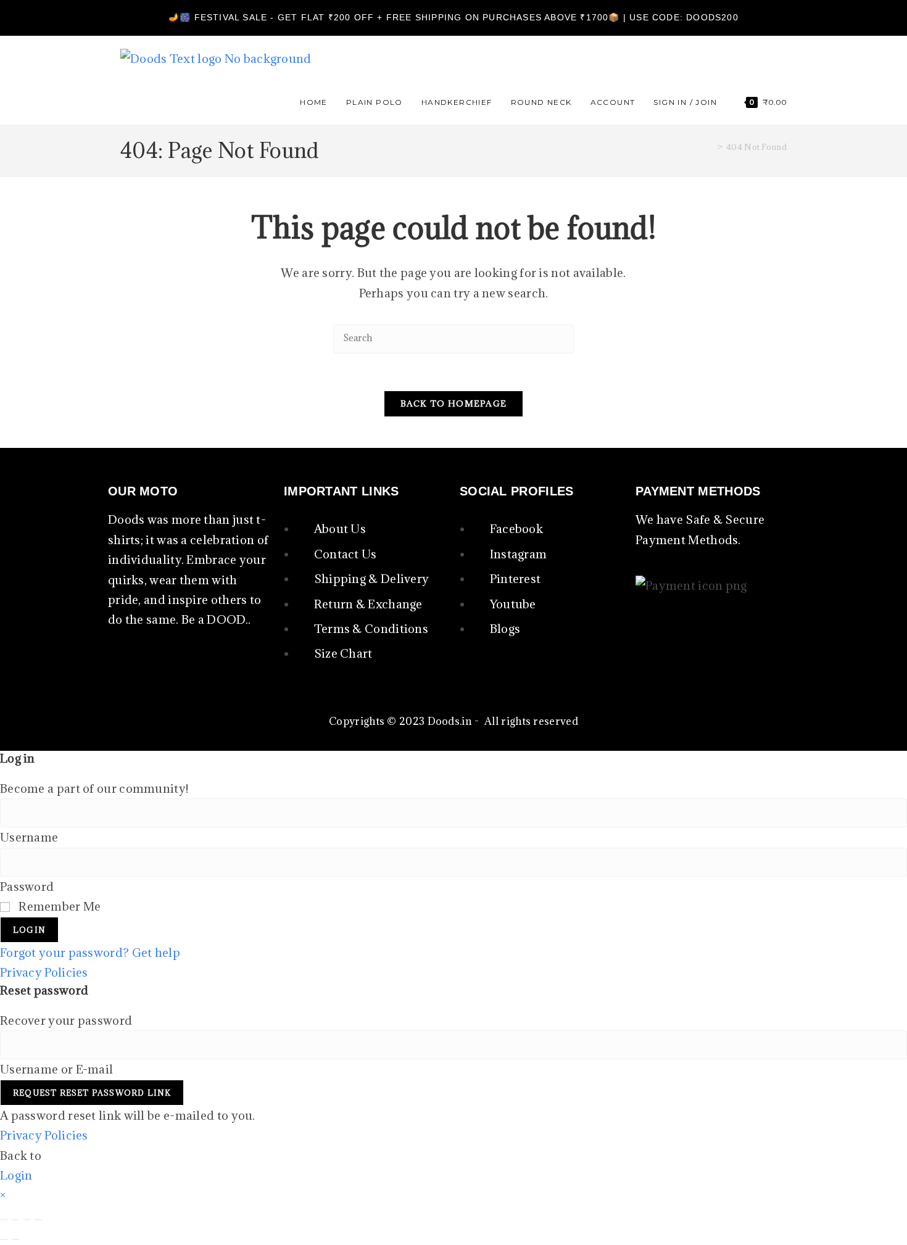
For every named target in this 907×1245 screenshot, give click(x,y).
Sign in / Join (685, 102)
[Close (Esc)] (38, 1219)
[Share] (27, 1219)
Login (29, 930)
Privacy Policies (44, 972)
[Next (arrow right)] (15, 1239)
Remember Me (58, 906)
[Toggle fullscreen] (15, 1219)
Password (27, 886)
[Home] (709, 146)
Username (29, 837)
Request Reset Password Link (92, 1093)
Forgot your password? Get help (90, 952)
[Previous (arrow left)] (4, 1239)
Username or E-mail (56, 1069)
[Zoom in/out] (4, 1219)
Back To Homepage (453, 403)
